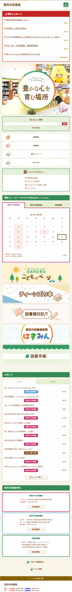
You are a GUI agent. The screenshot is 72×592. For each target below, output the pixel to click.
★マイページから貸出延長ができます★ (23, 54)
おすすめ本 (36, 162)
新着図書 (36, 137)
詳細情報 (37, 507)
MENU (66, 6)
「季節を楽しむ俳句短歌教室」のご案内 (20, 431)
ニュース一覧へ (36, 477)
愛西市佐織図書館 (36, 205)
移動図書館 (58, 205)
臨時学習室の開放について (17, 20)
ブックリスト (31, 188)
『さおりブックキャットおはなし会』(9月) (21, 388)
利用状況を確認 (32, 178)
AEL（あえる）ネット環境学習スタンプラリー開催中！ (25, 466)
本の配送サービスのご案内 (16, 457)
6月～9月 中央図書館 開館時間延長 (22, 45)
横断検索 (36, 145)
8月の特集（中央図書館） (15, 440)
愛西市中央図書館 (14, 205)
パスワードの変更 (33, 181)
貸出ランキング (36, 154)
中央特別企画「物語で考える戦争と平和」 (21, 414)
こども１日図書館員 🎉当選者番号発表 (20, 405)
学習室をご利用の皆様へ (16, 28)
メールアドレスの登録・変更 (37, 185)
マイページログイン (36, 172)
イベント (53, 381)
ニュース (19, 381)
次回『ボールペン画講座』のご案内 (19, 423)
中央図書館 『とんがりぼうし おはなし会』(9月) (23, 396)
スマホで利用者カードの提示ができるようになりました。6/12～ (33, 37)
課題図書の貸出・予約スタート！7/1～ (20, 449)
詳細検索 (37, 128)
